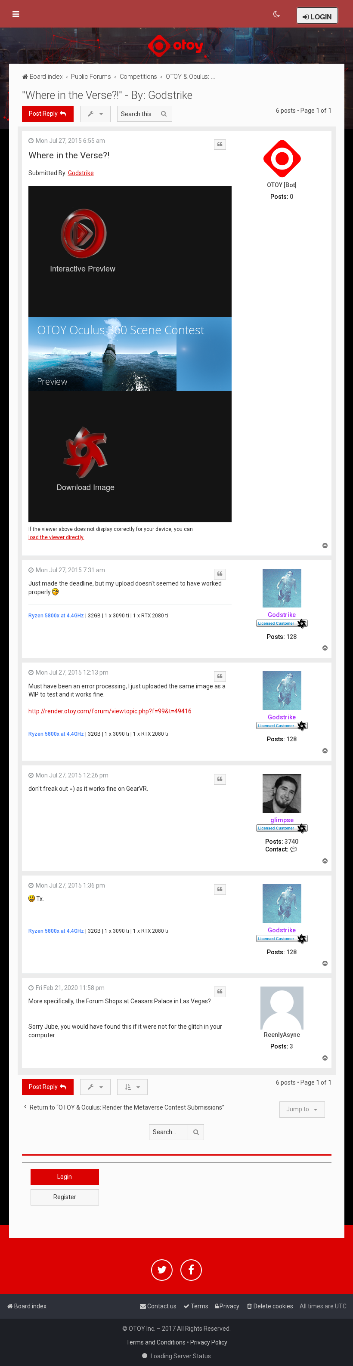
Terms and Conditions (156, 1342)
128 (291, 636)
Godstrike (81, 173)
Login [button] (64, 1176)
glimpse (282, 820)
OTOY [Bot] (282, 185)
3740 (291, 841)
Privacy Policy (208, 1342)
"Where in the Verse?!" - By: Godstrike (107, 95)
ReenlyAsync (282, 1034)
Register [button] (64, 1196)
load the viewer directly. (56, 537)
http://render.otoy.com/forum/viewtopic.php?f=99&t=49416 (110, 711)
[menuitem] (277, 14)
